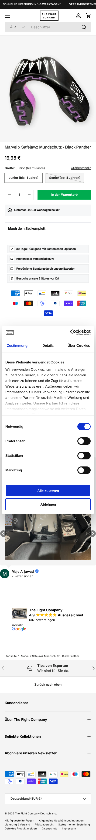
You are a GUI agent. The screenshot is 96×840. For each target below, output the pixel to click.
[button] (88, 16)
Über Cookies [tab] (79, 345)
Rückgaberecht (44, 824)
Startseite (11, 656)
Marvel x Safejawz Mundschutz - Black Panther (50, 656)
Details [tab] (48, 345)
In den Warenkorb (64, 194)
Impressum (69, 828)
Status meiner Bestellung (74, 824)
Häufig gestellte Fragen (19, 820)
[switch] (84, 441)
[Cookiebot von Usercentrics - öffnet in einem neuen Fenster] (70, 332)
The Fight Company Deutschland (35, 813)
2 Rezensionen (22, 576)
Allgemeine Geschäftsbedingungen (61, 820)
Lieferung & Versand (17, 824)
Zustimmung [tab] (17, 345)
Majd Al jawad (23, 571)
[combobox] (48, 27)
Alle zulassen (48, 491)
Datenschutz (49, 828)
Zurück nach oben (48, 684)
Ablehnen (48, 504)
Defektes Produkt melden (21, 828)
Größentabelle (81, 168)
